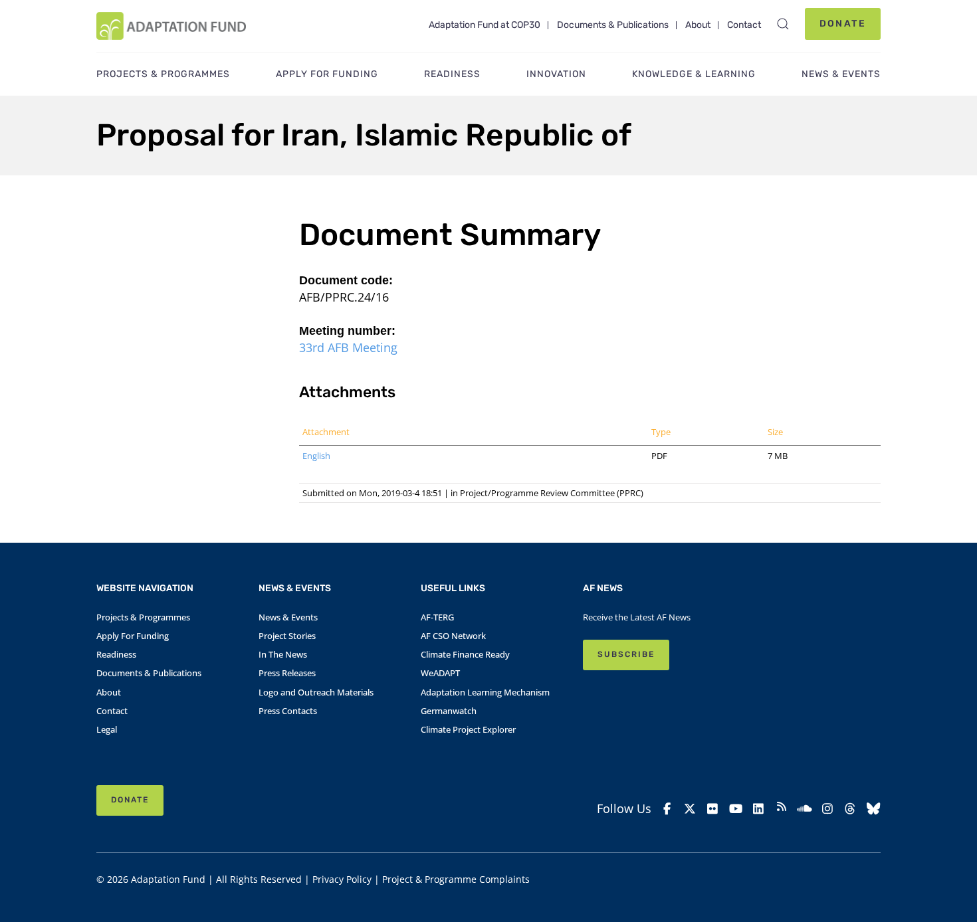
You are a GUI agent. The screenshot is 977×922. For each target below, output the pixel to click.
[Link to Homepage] (171, 26)
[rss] (782, 808)
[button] (783, 24)
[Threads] (850, 808)
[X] (690, 808)
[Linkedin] (758, 808)
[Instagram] (827, 808)
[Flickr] (712, 808)
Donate (842, 23)
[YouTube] (736, 808)
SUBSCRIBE (626, 654)
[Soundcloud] (804, 808)
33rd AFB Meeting (348, 347)
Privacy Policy (342, 879)
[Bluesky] (873, 808)
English (316, 456)
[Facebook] (667, 808)
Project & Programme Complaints (456, 879)
